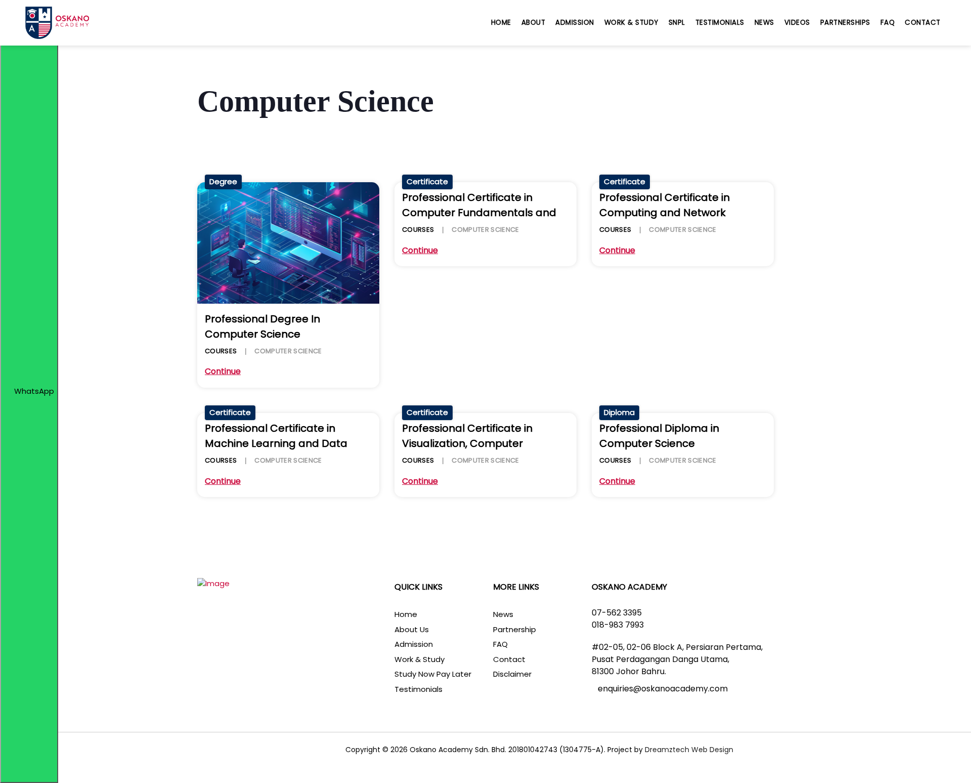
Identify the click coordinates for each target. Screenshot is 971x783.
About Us (411, 629)
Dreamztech (667, 750)
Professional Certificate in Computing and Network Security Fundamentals (664, 212)
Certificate (427, 181)
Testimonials (719, 22)
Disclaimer (512, 674)
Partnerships (845, 22)
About (533, 22)
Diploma (619, 412)
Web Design (711, 750)
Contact (923, 22)
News (764, 22)
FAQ (887, 22)
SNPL (677, 22)
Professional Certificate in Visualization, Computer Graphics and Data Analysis (473, 443)
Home (501, 22)
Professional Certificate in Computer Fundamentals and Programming (479, 212)
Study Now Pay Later (432, 674)
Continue (223, 371)
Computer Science (288, 351)
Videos (797, 22)
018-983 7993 (618, 625)
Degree (223, 181)
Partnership (514, 629)
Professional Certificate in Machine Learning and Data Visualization (276, 443)
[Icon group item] (240, 751)
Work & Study (631, 22)
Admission (574, 22)
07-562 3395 (617, 613)
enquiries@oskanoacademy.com (663, 688)
